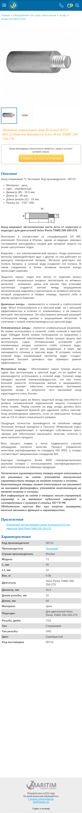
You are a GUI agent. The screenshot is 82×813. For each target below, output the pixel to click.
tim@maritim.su (41, 802)
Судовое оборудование (41, 799)
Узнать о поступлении (41, 158)
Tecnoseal (52, 548)
